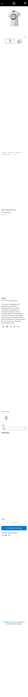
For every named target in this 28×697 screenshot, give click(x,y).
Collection (10, 152)
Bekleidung (18, 152)
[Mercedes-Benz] (14, 4)
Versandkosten (13, 300)
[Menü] (2, 3)
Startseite (3, 152)
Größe (4, 427)
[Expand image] (24, 37)
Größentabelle (5, 432)
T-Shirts (14, 154)
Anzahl (3, 519)
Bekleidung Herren (6, 154)
